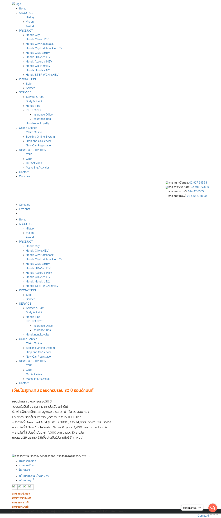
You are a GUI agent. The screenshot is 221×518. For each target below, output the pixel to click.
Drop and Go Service (39, 141)
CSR (29, 154)
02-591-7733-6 (200, 186)
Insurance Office (43, 114)
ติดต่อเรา (24, 469)
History (30, 17)
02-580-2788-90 (197, 195)
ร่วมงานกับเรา (27, 465)
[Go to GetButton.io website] (212, 514)
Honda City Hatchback (40, 43)
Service (30, 88)
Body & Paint (34, 101)
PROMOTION (27, 79)
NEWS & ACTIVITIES (32, 149)
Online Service (28, 127)
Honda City (33, 34)
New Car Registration (39, 145)
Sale (29, 83)
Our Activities (34, 163)
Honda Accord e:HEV (39, 61)
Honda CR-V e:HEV (38, 65)
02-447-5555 (196, 191)
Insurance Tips (42, 118)
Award (30, 26)
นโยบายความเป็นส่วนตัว (34, 475)
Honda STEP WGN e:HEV (42, 74)
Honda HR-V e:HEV (38, 57)
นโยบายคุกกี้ (26, 480)
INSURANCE (34, 110)
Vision (30, 21)
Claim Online (34, 132)
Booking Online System (40, 136)
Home (22, 8)
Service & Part (35, 96)
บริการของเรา (27, 460)
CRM (29, 158)
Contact (23, 172)
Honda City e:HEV (37, 39)
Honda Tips (33, 105)
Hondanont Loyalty (37, 123)
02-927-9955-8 (198, 182)
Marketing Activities (38, 167)
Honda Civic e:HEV (38, 52)
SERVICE (25, 92)
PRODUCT (26, 30)
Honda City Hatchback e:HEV (44, 48)
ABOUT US (26, 12)
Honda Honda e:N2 (38, 70)
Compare (24, 176)
